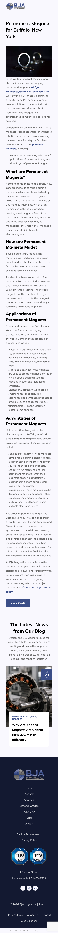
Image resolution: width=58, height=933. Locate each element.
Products (29, 793)
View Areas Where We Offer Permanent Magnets (23, 931)
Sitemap (43, 904)
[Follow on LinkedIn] (35, 888)
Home (29, 788)
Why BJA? (29, 811)
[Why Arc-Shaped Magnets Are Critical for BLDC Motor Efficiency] (29, 696)
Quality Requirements (29, 834)
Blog (29, 817)
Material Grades (29, 805)
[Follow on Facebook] (22, 888)
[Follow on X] (29, 888)
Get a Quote (18, 602)
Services (29, 799)
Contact (29, 823)
